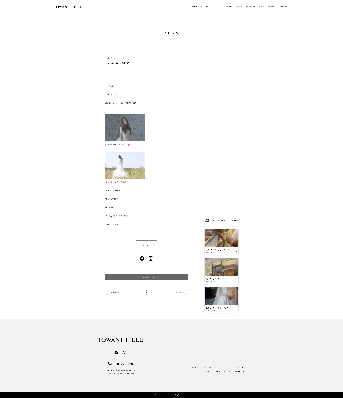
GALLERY (205, 7)
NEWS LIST (149, 277)
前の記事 (112, 292)
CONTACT (282, 7)
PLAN (229, 7)
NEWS (217, 372)
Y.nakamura (218, 7)
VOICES (271, 7)
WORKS (239, 7)
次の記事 (180, 292)
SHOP (261, 7)
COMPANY (250, 7)
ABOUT (194, 7)
